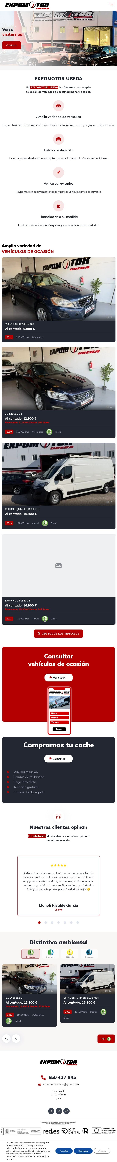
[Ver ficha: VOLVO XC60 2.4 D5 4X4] (58, 299)
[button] (39, 922)
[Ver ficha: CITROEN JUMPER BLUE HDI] (58, 486)
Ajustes (102, 1151)
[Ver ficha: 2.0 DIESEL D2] (58, 392)
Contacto (11, 45)
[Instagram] (59, 1111)
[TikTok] (66, 1111)
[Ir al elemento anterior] (6, 1038)
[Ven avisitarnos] (58, 38)
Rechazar (83, 1151)
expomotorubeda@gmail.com (60, 1084)
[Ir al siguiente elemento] (16, 1038)
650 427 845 (61, 1077)
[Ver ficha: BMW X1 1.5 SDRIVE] (58, 579)
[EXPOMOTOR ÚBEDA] (27, 5)
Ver (103, 1038)
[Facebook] (51, 1111)
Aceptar (64, 1151)
